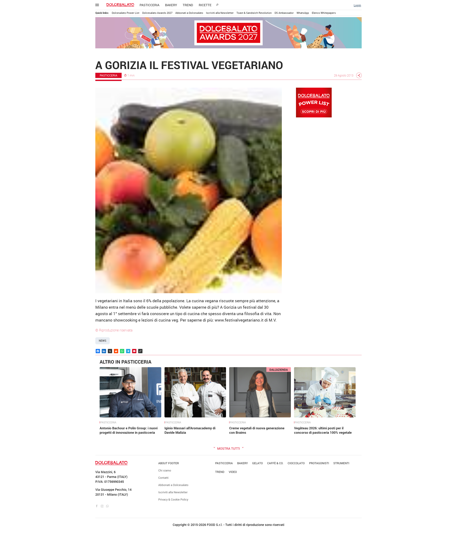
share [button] (359, 75)
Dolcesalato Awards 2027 (157, 13)
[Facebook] (97, 506)
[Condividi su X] (110, 351)
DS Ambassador (284, 13)
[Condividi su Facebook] (98, 351)
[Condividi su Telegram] (128, 351)
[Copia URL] (140, 351)
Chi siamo (26, 93)
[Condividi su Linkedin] (104, 351)
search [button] (217, 4)
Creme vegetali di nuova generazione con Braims (256, 430)
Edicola (24, 105)
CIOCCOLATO (28, 26)
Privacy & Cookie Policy (34, 123)
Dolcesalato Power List (125, 13)
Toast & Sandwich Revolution (254, 13)
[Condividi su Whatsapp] (122, 351)
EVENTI (24, 63)
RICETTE (205, 5)
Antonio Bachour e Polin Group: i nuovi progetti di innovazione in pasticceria (129, 430)
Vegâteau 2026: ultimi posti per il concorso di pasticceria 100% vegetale (323, 430)
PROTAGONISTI (29, 57)
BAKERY (171, 5)
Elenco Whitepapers (324, 13)
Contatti (25, 99)
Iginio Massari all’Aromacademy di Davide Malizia (189, 430)
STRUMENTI (34, 69)
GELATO (25, 33)
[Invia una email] (134, 351)
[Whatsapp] (107, 506)
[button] (98, 5)
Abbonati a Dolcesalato (34, 111)
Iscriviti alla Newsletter (34, 117)
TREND (188, 5)
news (102, 341)
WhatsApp (303, 13)
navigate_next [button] (46, 51)
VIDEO (34, 75)
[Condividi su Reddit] (116, 351)
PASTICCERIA (149, 5)
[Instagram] (102, 506)
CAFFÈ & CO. (28, 39)
